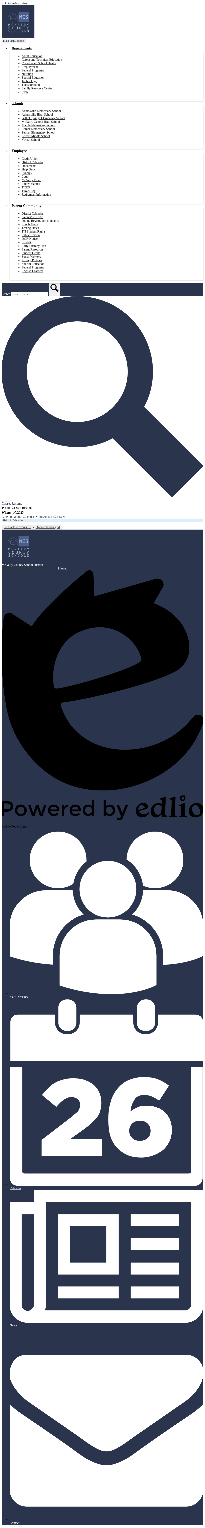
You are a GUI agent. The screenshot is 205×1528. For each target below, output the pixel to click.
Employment (30, 66)
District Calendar (32, 162)
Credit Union (30, 158)
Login (25, 176)
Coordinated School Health (39, 63)
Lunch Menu (30, 224)
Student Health (31, 253)
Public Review (31, 235)
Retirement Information (36, 194)
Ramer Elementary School (38, 129)
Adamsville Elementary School (41, 111)
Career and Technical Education (42, 59)
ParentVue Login (32, 217)
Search (6, 294)
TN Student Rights (33, 231)
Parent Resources (32, 249)
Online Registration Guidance (40, 220)
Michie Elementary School (38, 125)
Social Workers (31, 256)
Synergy (27, 173)
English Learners (32, 271)
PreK (25, 92)
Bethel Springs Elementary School (43, 118)
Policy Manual (31, 183)
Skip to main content (15, 3)
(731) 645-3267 (77, 568)
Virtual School (31, 139)
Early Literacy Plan (34, 246)
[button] (22, 48)
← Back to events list (17, 527)
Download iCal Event (52, 516)
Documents (29, 165)
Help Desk (28, 169)
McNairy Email (31, 180)
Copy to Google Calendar (18, 516)
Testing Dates (30, 228)
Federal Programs (33, 70)
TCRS (26, 187)
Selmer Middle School (36, 136)
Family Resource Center (37, 88)
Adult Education (32, 56)
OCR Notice (30, 238)
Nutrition (27, 74)
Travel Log (29, 191)
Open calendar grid (48, 527)
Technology (29, 81)
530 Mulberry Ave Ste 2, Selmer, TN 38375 (29, 568)
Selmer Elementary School (38, 132)
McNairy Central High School (41, 121)
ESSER (26, 242)
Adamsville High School (37, 114)
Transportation (31, 84)
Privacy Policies (32, 260)
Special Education (33, 77)
